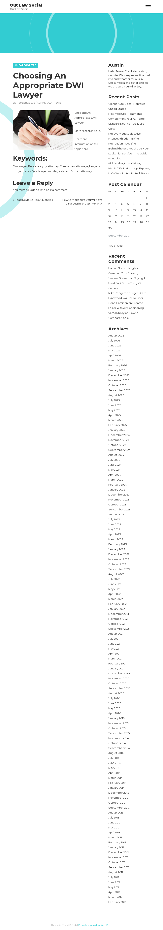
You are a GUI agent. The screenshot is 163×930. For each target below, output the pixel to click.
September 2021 (119, 628)
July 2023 (114, 519)
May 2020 (114, 708)
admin (41, 102)
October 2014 (117, 743)
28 (141, 222)
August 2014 (115, 753)
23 (109, 222)
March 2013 (115, 837)
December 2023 (119, 494)
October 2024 (117, 444)
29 (147, 222)
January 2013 (116, 847)
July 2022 (114, 579)
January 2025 (116, 430)
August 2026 (116, 335)
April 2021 (114, 653)
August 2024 (116, 454)
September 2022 (119, 569)
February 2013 (117, 842)
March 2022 (115, 598)
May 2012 (113, 887)
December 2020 (119, 673)
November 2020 (118, 678)
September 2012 (119, 867)
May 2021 (113, 648)
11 (121, 210)
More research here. (88, 130)
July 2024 (114, 459)
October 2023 (117, 504)
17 (116, 216)
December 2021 (118, 613)
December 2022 (118, 554)
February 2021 (117, 663)
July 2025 (114, 400)
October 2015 (116, 728)
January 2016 (116, 718)
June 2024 (114, 464)
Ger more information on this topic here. (86, 144)
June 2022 (114, 584)
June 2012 (114, 882)
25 (122, 222)
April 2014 (114, 772)
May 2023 (114, 529)
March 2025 (115, 420)
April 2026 (114, 355)
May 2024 (114, 469)
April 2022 (114, 594)
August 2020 (116, 693)
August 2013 (115, 812)
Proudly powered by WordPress (95, 925)
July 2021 (113, 638)
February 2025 (117, 425)
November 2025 (118, 380)
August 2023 (116, 514)
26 (128, 222)
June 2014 (114, 762)
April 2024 (114, 474)
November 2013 (118, 797)
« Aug (111, 245)
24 (116, 222)
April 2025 (114, 415)
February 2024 (117, 484)
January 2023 (116, 549)
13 (134, 210)
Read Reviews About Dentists (34, 199)
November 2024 (118, 439)
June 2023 (114, 524)
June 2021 (114, 643)
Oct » (120, 245)
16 (109, 216)
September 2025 (119, 390)
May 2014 (114, 767)
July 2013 (113, 817)
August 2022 (116, 574)
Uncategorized (25, 65)
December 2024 (119, 434)
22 (147, 216)
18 (122, 216)
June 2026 (114, 345)
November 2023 (118, 499)
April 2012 (114, 892)
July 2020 (114, 698)
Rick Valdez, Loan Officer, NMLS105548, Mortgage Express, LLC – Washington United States (129, 168)
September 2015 (119, 733)
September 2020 (119, 688)
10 (116, 210)
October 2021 (116, 623)
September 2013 (119, 807)
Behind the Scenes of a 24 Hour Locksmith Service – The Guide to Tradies (128, 153)
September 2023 (119, 509)
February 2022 (117, 603)
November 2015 (118, 723)
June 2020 (114, 703)
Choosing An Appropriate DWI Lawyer (86, 117)
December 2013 (118, 792)
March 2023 (115, 539)
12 (128, 210)
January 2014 (116, 787)
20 (135, 216)
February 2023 (117, 544)
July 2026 (114, 340)
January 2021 (116, 668)
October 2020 (117, 683)
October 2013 (117, 802)
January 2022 (116, 608)
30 (110, 228)
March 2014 (115, 777)
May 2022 (114, 589)
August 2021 (115, 633)
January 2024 (116, 489)
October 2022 (117, 564)
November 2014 (118, 738)
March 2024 (115, 479)
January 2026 (116, 370)
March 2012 (115, 897)
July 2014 (113, 757)
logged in (36, 189)
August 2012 (115, 872)
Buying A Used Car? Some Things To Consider (126, 283)
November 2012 (118, 857)
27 (134, 222)
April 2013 (114, 832)
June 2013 (114, 822)
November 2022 (118, 559)
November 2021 (118, 618)
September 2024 (119, 449)
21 (141, 216)
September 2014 (119, 748)
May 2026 (114, 350)
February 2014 (117, 782)
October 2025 (117, 385)
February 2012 (117, 902)
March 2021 (115, 658)
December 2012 (118, 852)
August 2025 (116, 395)
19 (128, 216)
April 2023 (114, 534)
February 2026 (117, 365)
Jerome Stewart (118, 278)
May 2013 (114, 827)
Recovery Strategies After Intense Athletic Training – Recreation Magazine (125, 138)
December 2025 (118, 375)
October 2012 (116, 862)
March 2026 (115, 360)
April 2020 (114, 713)
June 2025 (114, 405)
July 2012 (113, 877)
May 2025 (114, 410)
